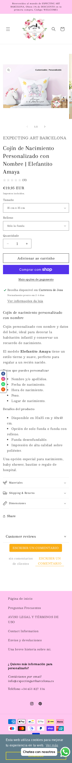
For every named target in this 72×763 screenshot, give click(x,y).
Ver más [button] (52, 745)
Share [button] (11, 515)
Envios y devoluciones (25, 640)
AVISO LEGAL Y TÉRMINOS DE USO (33, 619)
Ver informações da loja (25, 300)
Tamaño (8, 200)
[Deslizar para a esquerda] (27, 126)
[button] (8, 29)
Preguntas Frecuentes (24, 607)
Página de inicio (20, 598)
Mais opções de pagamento (36, 279)
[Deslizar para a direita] (44, 126)
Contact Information (23, 631)
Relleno (8, 218)
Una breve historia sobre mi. (29, 649)
